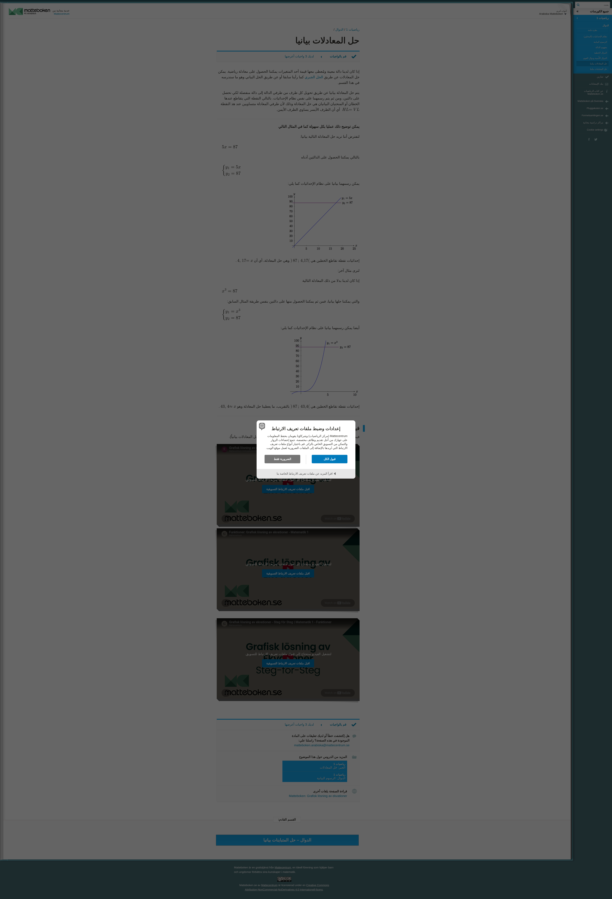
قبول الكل (330, 459)
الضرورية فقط (282, 459)
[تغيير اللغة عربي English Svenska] (263, 426)
